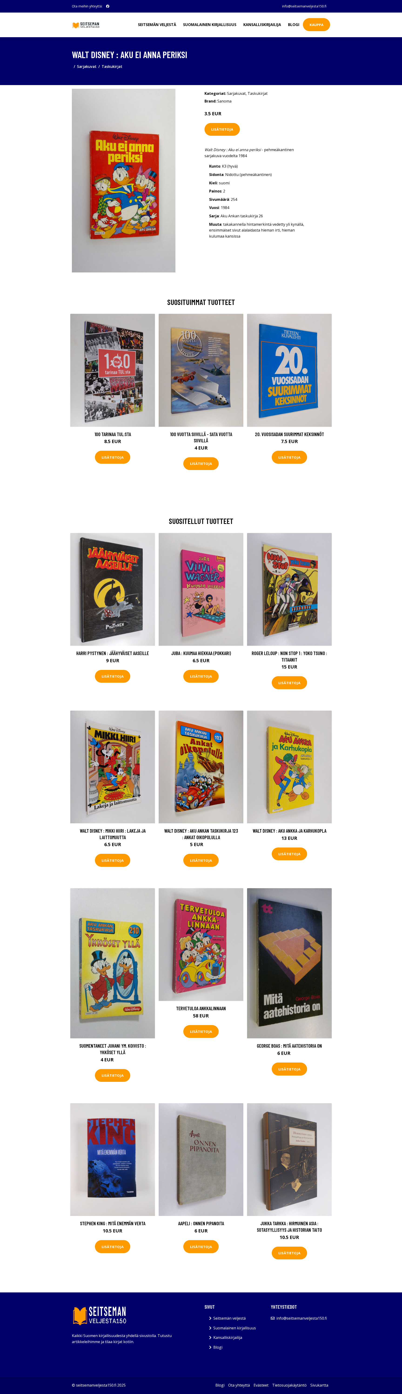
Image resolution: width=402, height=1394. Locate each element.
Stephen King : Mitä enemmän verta (112, 1223)
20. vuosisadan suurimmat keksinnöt (289, 434)
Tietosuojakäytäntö (289, 1385)
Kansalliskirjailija (262, 24)
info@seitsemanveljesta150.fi (304, 6)
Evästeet (261, 1385)
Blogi (293, 24)
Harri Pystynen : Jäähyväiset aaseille (112, 653)
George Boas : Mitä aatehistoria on (289, 1046)
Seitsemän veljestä (157, 24)
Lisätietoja (222, 129)
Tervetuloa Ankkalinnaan (201, 1008)
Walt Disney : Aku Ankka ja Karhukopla (289, 831)
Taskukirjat (112, 66)
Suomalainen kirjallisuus (209, 24)
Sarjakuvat (87, 66)
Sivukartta (319, 1385)
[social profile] (107, 6)
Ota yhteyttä (239, 1385)
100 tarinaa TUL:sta (112, 434)
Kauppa (316, 24)
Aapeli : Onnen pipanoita (201, 1223)
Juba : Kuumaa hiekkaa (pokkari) (201, 653)
